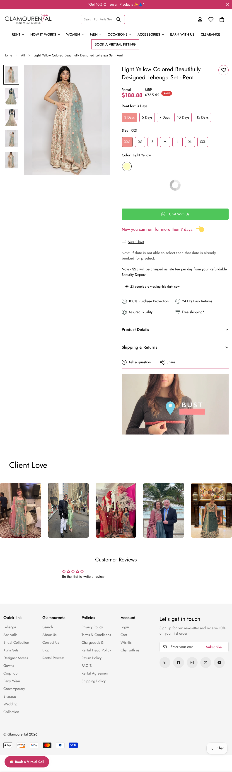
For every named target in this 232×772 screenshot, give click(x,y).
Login (125, 627)
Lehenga (9, 627)
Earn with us (182, 34)
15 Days (202, 117)
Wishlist (126, 642)
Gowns (8, 665)
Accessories (149, 34)
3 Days (129, 117)
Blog (45, 650)
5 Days (147, 117)
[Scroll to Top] (219, 737)
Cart (124, 634)
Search (47, 627)
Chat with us (130, 650)
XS (140, 141)
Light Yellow (126, 166)
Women (73, 34)
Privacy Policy (92, 627)
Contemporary (14, 688)
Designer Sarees (15, 657)
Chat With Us (179, 214)
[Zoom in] (101, 75)
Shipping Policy (94, 681)
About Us (49, 634)
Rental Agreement (95, 673)
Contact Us (50, 642)
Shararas (9, 696)
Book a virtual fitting (115, 44)
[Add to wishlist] (223, 70)
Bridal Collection (16, 642)
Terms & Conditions (96, 634)
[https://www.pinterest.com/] (165, 662)
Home (7, 55)
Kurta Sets (10, 650)
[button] (221, 19)
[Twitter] (205, 662)
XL (190, 141)
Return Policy (92, 657)
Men (94, 34)
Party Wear (11, 681)
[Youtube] (219, 662)
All (23, 55)
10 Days (183, 117)
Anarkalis (10, 634)
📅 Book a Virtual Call (27, 761)
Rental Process (53, 657)
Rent (16, 34)
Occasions (118, 34)
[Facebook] (178, 662)
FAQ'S (87, 665)
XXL (202, 141)
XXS (127, 141)
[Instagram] (192, 662)
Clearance (210, 34)
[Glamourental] (28, 19)
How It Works (43, 34)
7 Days (165, 117)
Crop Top (10, 673)
